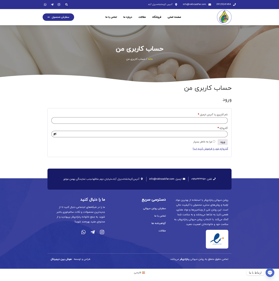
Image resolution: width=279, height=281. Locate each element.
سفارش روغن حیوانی (154, 208)
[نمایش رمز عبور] (55, 134)
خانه (150, 59)
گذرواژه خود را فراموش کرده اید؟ (210, 149)
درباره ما (127, 17)
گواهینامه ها (158, 223)
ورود (222, 142)
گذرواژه (219, 128)
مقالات (142, 17)
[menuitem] (139, 272)
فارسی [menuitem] (137, 272)
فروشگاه (156, 17)
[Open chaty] (270, 272)
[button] (66, 4)
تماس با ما (111, 17)
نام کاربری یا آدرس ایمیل (210, 114)
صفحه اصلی (174, 17)
